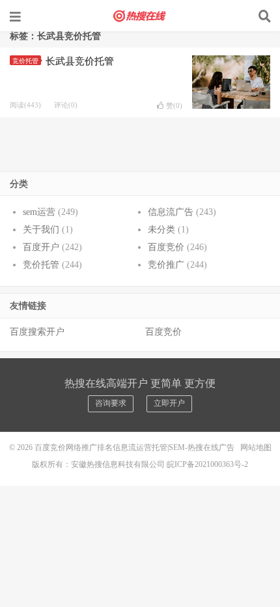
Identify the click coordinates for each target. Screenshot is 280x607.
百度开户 (41, 247)
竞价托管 (25, 60)
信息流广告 (170, 212)
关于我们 (41, 229)
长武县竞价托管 (80, 61)
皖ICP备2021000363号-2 (207, 464)
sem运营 (39, 212)
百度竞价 (166, 247)
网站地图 (256, 447)
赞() (174, 105)
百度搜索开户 (37, 332)
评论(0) (65, 105)
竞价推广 (166, 265)
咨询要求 (110, 403)
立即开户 (169, 403)
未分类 (161, 229)
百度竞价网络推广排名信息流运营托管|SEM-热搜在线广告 (140, 16)
